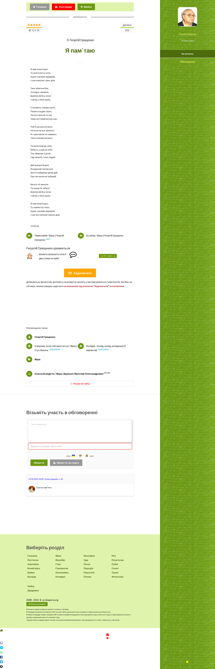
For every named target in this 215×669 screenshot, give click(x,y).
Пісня (87, 564)
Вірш (37, 359)
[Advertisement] (80, 310)
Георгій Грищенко (187, 34)
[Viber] (107, 643)
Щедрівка (33, 590)
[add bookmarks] (107, 636)
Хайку (30, 586)
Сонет (115, 568)
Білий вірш (33, 568)
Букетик (34, 96)
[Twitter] (107, 661)
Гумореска (62, 568)
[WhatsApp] (107, 652)
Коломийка (62, 572)
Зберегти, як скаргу (68, 462)
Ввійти (88, 6)
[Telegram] (107, 647)
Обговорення (187, 61)
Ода (86, 560)
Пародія (88, 568)
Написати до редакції (38, 604)
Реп (114, 555)
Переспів (89, 572)
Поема (87, 576)
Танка (115, 572)
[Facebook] (107, 657)
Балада (31, 576)
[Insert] (73, 456)
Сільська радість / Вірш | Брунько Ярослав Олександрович (69, 373)
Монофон (89, 555)
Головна (41, 6)
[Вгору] (107, 666)
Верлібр (60, 560)
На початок (187, 54)
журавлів (50, 76)
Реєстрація (65, 6)
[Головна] (107, 630)
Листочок (32, 560)
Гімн (58, 564)
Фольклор (118, 576)
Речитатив (118, 560)
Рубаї (115, 564)
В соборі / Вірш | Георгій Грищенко (104, 235)
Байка (30, 572)
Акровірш (33, 564)
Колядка (60, 576)
